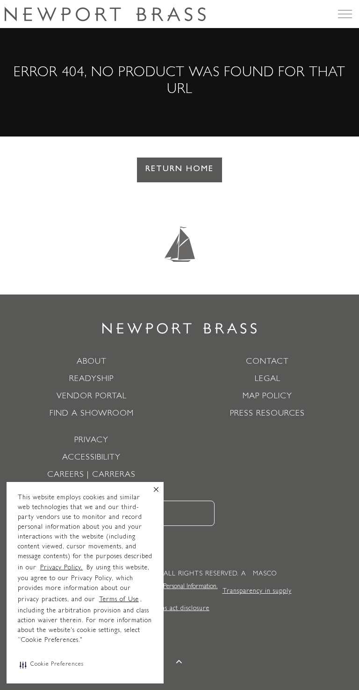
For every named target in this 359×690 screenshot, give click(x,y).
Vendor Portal (92, 397)
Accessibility (91, 458)
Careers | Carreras (91, 475)
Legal (267, 379)
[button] (52, 664)
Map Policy (267, 397)
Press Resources (267, 414)
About (92, 362)
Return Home (179, 169)
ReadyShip (91, 379)
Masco (265, 574)
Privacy (91, 441)
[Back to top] (180, 663)
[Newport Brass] (105, 14)
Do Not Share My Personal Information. (166, 586)
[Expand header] (345, 14)
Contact (267, 362)
